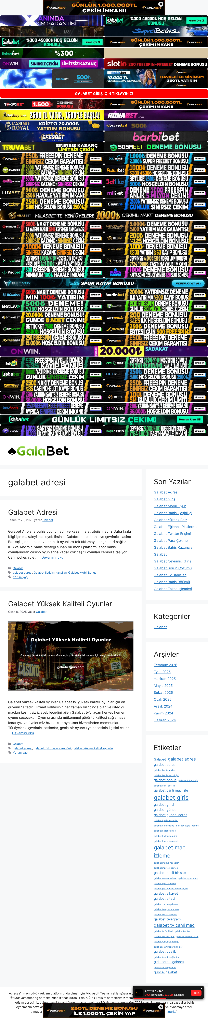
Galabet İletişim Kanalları (50, 572)
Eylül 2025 (162, 672)
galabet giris (171, 797)
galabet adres (182, 759)
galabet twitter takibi (187, 936)
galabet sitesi (164, 898)
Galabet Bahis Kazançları (174, 547)
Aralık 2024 (163, 706)
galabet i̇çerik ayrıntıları (166, 820)
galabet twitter (182, 931)
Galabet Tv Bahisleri (170, 575)
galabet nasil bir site (170, 873)
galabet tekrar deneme (165, 914)
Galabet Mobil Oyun (170, 506)
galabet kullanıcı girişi (165, 836)
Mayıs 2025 (163, 686)
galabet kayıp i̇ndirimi (187, 825)
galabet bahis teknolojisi (166, 775)
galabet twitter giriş (164, 936)
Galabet (18, 568)
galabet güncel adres (170, 815)
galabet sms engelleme (166, 904)
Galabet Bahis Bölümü (172, 582)
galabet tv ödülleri (163, 931)
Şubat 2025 (163, 693)
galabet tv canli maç (174, 925)
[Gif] (104, 215)
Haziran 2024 (165, 720)
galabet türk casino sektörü (52, 748)
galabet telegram (167, 919)
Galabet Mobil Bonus (82, 572)
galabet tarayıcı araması (166, 909)
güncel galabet (165, 972)
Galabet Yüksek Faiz (170, 520)
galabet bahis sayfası (165, 770)
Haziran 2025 (165, 679)
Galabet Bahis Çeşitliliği (173, 513)
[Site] (52, 158)
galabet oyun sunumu (165, 883)
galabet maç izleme (169, 851)
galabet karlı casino (164, 825)
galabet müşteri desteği (166, 868)
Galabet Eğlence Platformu (175, 527)
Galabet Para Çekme (171, 541)
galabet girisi (164, 805)
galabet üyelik (165, 951)
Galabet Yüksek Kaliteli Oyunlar (60, 603)
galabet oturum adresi (165, 878)
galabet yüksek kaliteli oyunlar (93, 748)
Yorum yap (20, 577)
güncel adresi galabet (165, 967)
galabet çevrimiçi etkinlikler (168, 947)
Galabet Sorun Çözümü (173, 568)
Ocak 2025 (162, 699)
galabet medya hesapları (166, 863)
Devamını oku (52, 557)
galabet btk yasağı (188, 780)
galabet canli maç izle (171, 790)
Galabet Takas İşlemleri (173, 589)
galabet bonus (165, 780)
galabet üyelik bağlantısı (166, 957)
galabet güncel (165, 810)
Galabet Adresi (32, 512)
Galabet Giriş (164, 499)
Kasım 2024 (163, 713)
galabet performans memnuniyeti (171, 888)
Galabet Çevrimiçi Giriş (172, 561)
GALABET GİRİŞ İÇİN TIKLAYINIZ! (104, 94)
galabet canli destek (164, 785)
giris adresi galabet (169, 962)
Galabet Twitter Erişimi (172, 534)
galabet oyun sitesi (188, 878)
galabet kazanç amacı (165, 830)
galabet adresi (22, 572)
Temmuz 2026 (165, 665)
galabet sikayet (166, 893)
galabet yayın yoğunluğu (166, 941)
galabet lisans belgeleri (166, 841)
